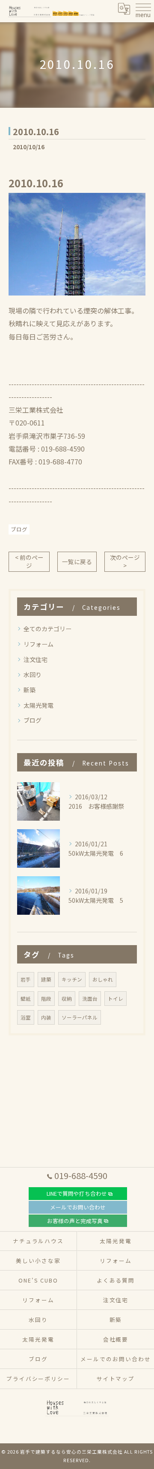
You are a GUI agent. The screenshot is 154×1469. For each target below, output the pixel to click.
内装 (46, 1017)
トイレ (115, 998)
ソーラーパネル (80, 1017)
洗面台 (90, 998)
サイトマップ (116, 1378)
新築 (30, 690)
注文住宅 (35, 659)
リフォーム (38, 644)
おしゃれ (102, 979)
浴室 (26, 1017)
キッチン (72, 979)
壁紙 (26, 998)
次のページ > (125, 561)
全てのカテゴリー (47, 628)
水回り (32, 674)
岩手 (26, 979)
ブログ (19, 529)
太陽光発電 (38, 705)
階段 (46, 998)
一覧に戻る (77, 561)
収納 (67, 998)
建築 (46, 979)
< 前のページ (29, 561)
